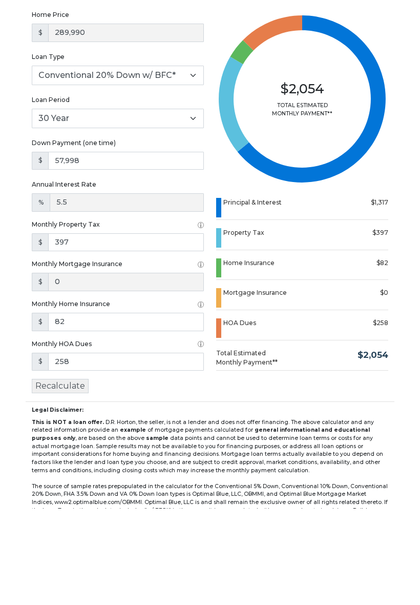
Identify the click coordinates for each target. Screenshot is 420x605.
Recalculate (60, 386)
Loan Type (48, 56)
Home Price (50, 14)
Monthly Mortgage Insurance (77, 264)
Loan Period (51, 100)
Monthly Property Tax (66, 224)
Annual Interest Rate (64, 184)
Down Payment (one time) (74, 143)
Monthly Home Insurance (71, 304)
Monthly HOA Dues (62, 344)
